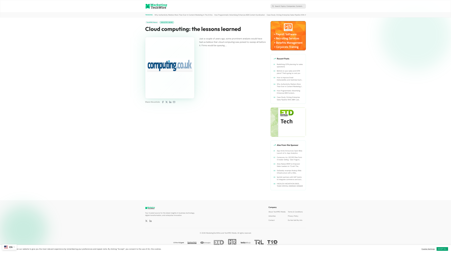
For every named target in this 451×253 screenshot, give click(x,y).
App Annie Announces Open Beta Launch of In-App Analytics (289, 152)
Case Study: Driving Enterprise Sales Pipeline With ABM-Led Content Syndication (297, 15)
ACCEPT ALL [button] (442, 249)
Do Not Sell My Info (295, 220)
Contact (271, 220)
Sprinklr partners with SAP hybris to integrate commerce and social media (289, 178)
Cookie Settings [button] (428, 249)
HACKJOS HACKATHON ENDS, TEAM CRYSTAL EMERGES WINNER (290, 185)
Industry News (167, 22)
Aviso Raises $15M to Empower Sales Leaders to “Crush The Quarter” (288, 165)
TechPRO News (151, 22)
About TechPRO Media (277, 212)
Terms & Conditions (295, 212)
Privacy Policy (293, 216)
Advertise (272, 216)
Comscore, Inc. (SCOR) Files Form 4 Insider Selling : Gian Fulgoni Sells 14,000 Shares (289, 158)
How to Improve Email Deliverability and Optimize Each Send (289, 78)
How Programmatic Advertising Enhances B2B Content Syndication (239, 15)
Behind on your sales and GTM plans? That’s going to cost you (288, 72)
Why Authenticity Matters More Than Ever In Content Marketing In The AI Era (183, 15)
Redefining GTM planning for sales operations (290, 65)
